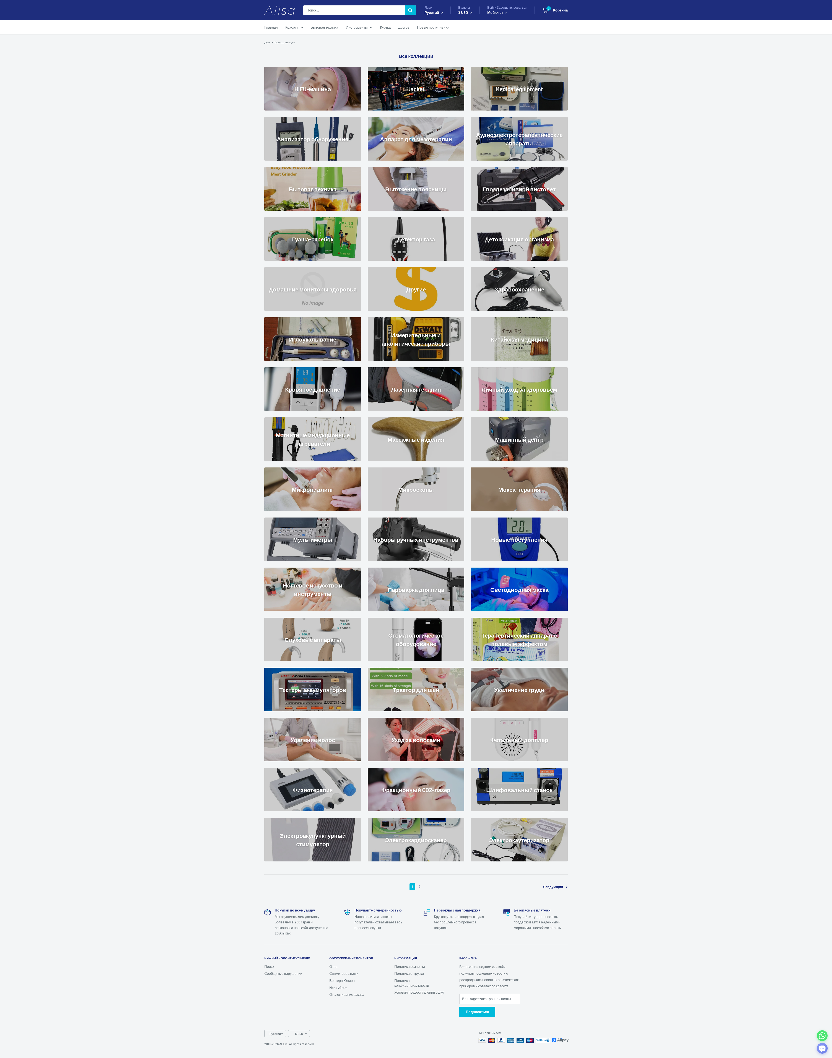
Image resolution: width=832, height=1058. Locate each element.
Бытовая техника (324, 27)
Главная (271, 27)
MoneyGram (338, 987)
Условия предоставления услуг (419, 992)
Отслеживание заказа (346, 994)
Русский (275, 1033)
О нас (333, 966)
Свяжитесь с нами (343, 973)
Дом (267, 42)
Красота (291, 27)
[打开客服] (822, 1048)
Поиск (269, 966)
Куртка (385, 27)
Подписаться (477, 1012)
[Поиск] (410, 10)
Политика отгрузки (409, 973)
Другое (404, 27)
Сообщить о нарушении (283, 973)
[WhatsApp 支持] (822, 1035)
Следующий (553, 887)
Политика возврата (409, 966)
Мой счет (495, 12)
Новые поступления (433, 27)
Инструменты (357, 27)
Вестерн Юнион (342, 980)
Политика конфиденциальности (411, 982)
